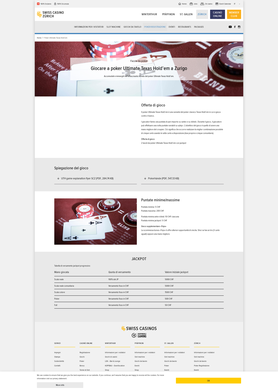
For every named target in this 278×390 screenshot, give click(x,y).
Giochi (82, 357)
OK (208, 380)
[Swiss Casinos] (62, 14)
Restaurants (184, 26)
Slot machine (113, 26)
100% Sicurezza (63, 4)
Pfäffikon (168, 14)
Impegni (57, 352)
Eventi (172, 26)
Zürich (202, 14)
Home (39, 38)
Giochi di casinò (111, 357)
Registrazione (85, 352)
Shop (107, 370)
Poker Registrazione (155, 26)
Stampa (57, 357)
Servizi (57, 343)
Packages (199, 26)
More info (60, 385)
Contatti (57, 365)
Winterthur (149, 14)
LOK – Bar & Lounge (112, 361)
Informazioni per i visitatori (89, 26)
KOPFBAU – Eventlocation (115, 365)
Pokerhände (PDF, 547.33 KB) (163, 178)
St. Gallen (186, 14)
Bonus (82, 365)
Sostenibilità (59, 361)
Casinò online (217, 14)
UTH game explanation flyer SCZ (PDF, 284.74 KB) (87, 178)
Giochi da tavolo (132, 26)
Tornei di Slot (85, 370)
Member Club (234, 14)
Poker (82, 361)
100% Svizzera (46, 4)
